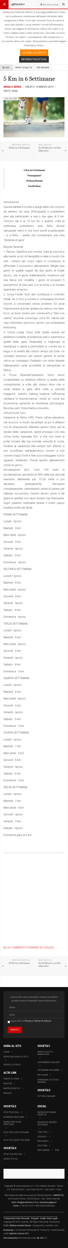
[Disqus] (34, 900)
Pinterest (43, 1141)
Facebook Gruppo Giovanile (47, 1123)
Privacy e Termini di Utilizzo (38, 1021)
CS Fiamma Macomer (48, 1070)
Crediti (43, 1218)
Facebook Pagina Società (46, 1113)
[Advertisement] (35, 1173)
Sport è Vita (10, 1159)
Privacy (7, 1093)
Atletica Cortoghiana (16, 1132)
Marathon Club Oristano (12, 1123)
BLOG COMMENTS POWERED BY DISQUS (28, 947)
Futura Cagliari (46, 1096)
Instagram (43, 1150)
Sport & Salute (23, 67)
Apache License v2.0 (19, 1233)
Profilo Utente (12, 1064)
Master (7, 1083)
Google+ (42, 1136)
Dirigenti (35, 1218)
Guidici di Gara (11, 1078)
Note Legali (52, 1218)
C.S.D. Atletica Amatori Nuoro (17, 1225)
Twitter (42, 1132)
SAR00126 (59, 1195)
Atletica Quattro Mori (16, 1140)
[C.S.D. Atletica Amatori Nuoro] (18, 4)
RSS (57, 1150)
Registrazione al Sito (15, 1057)
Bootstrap (8, 1230)
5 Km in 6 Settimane (29, 78)
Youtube (42, 1145)
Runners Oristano (13, 1117)
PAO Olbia (42, 1075)
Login (6, 1052)
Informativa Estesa (34, 59)
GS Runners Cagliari (48, 1062)
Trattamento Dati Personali (16, 1218)
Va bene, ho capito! (34, 52)
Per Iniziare (43, 67)
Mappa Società (11, 1088)
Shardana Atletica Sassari (48, 1081)
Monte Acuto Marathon (45, 1053)
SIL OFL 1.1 (42, 1238)
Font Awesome (10, 1238)
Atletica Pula (11, 1112)
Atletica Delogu (12, 1154)
